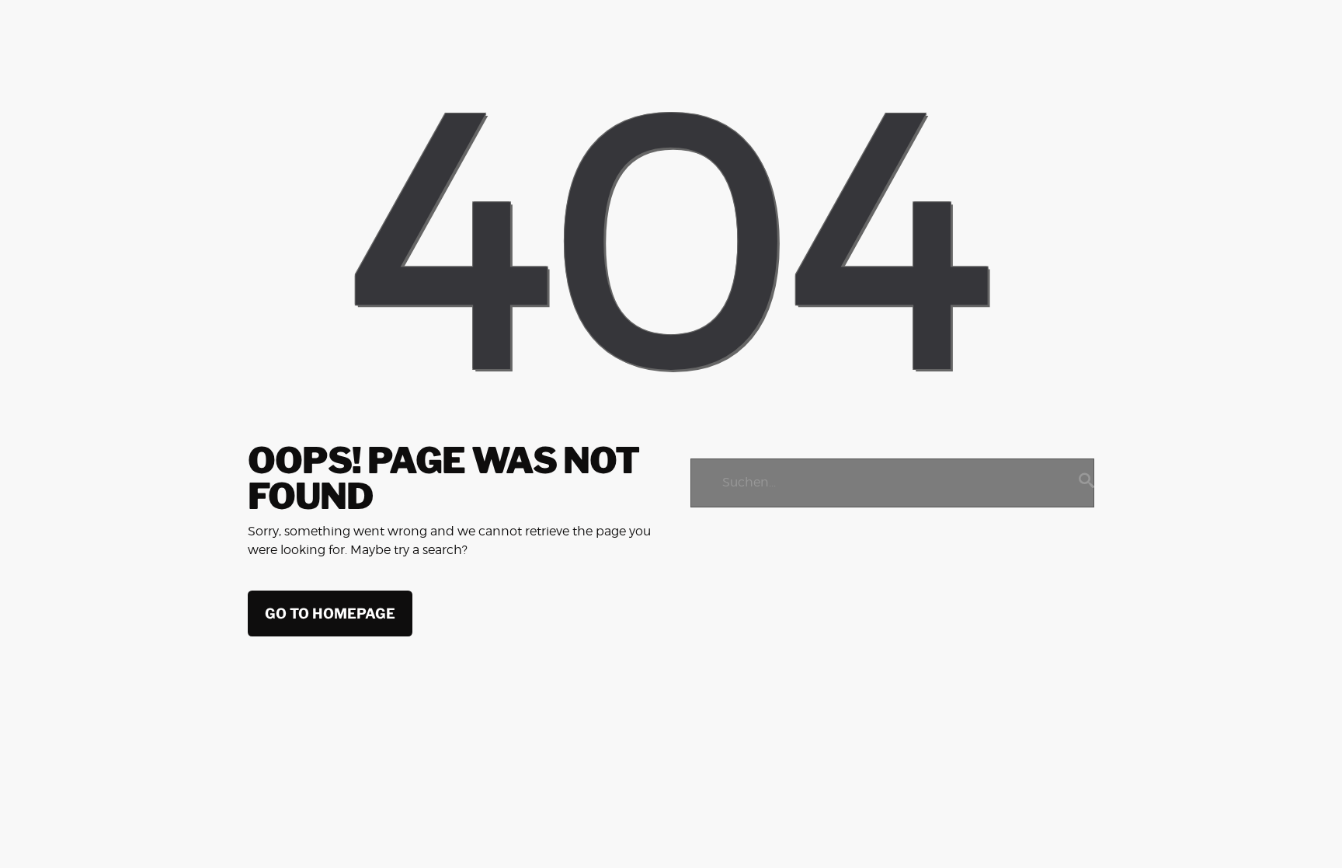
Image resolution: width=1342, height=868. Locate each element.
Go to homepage (330, 613)
